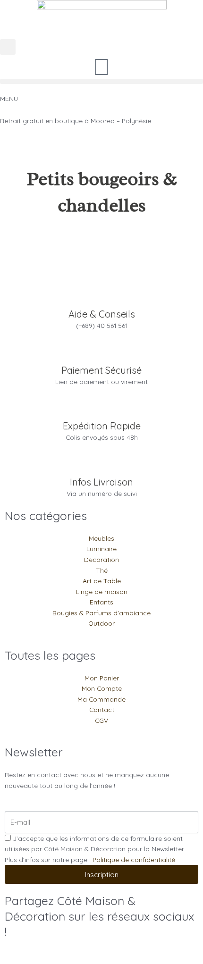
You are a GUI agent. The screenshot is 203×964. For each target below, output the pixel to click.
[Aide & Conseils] (101, 296)
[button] (8, 47)
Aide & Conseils (101, 314)
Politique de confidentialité (134, 859)
